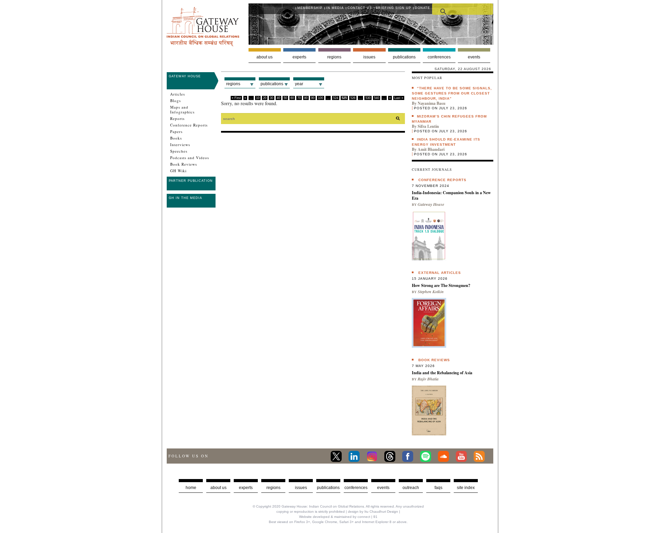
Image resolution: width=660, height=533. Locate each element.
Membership (309, 8)
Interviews (180, 144)
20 (264, 98)
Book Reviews (183, 164)
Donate (422, 8)
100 (320, 98)
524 (335, 98)
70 (299, 98)
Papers (176, 131)
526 (352, 98)
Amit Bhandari (431, 149)
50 (285, 98)
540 (376, 98)
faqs (438, 487)
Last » (398, 98)
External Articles (439, 273)
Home (191, 487)
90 (313, 98)
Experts (299, 57)
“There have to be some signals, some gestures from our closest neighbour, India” (452, 93)
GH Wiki (178, 170)
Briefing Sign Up (393, 8)
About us (264, 57)
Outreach (411, 487)
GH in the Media (185, 198)
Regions (334, 57)
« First (236, 98)
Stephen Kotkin (431, 292)
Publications (404, 57)
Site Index (466, 487)
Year (299, 83)
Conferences (439, 57)
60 (292, 98)
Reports (177, 118)
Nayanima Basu (432, 103)
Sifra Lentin (428, 126)
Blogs (175, 100)
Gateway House (185, 76)
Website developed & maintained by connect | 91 (338, 517)
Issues (369, 57)
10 (258, 98)
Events (474, 57)
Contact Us (360, 8)
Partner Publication (191, 180)
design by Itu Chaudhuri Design (373, 511)
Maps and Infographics (182, 109)
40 (278, 98)
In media (335, 8)
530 (368, 98)
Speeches (178, 151)
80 (306, 98)
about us (218, 487)
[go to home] (203, 44)
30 (271, 98)
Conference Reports (189, 125)
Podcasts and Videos (189, 157)
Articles (177, 94)
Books (176, 138)
